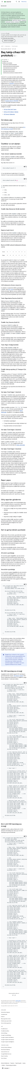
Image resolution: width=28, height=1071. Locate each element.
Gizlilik (3, 1065)
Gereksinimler (4, 1014)
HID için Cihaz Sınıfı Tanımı (10, 109)
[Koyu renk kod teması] (24, 166)
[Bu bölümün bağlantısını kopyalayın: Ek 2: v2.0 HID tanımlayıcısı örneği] (7, 826)
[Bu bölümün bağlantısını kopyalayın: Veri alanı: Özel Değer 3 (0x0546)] (22, 449)
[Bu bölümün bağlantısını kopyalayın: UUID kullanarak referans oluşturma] (22, 285)
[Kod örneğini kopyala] (26, 166)
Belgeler (3, 5)
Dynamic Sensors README (11, 101)
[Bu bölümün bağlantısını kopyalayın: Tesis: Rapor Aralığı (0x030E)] (19, 345)
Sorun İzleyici (4, 1058)
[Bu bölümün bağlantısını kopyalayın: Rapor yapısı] (12, 480)
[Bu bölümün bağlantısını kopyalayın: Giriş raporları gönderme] (22, 500)
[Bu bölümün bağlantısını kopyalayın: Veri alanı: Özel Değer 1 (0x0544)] (22, 392)
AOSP (2, 46)
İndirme (2, 1016)
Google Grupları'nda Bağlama (7, 1041)
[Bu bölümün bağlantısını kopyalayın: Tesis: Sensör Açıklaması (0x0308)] (23, 154)
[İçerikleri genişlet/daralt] (8, 60)
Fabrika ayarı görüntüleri (6, 1021)
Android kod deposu (5, 1012)
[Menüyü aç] (2, 1)
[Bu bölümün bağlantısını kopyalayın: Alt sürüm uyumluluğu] (15, 553)
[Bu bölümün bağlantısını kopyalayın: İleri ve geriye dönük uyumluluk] (2, 532)
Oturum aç (23, 1)
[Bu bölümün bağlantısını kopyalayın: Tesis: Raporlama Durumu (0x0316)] (24, 298)
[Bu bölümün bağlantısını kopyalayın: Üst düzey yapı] (13, 120)
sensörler (11, 83)
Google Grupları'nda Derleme (7, 1039)
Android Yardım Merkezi (6, 1047)
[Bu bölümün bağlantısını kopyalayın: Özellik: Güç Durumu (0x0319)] (20, 322)
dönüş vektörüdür (20, 445)
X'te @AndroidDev (5, 1031)
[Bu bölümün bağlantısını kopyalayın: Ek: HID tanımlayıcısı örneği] (23, 671)
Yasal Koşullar (18, 1063)
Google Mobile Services (6, 1054)
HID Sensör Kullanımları (9, 114)
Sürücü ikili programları (6, 1023)
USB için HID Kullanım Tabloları (11, 112)
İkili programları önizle (5, 1018)
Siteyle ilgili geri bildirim (11, 1065)
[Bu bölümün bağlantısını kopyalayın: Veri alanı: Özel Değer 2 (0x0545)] (22, 430)
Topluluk (12, 1063)
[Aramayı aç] (16, 1)
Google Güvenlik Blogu (6, 1035)
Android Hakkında (5, 1063)
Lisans (24, 1063)
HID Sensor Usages (18, 675)
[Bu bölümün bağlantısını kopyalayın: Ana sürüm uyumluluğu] (16, 569)
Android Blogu (4, 1033)
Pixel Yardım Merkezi (5, 1049)
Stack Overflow (4, 1056)
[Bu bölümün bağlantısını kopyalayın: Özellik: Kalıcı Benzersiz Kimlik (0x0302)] (2, 211)
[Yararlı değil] (15, 49)
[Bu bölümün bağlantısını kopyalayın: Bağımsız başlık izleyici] (15, 230)
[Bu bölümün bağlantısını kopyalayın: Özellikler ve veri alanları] (21, 144)
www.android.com (5, 1051)
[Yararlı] (13, 49)
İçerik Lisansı (18, 1000)
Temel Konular (15, 46)
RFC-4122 (10, 289)
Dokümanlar (7, 46)
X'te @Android (4, 1028)
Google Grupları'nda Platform (7, 1037)
